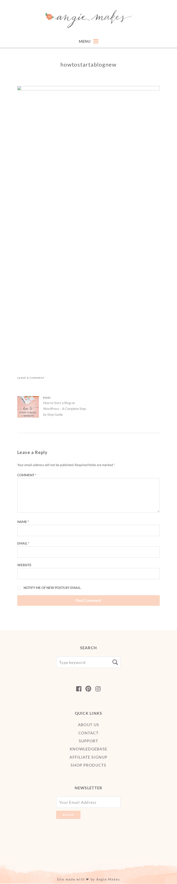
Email (23, 543)
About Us (88, 724)
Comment (26, 475)
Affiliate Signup (88, 757)
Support (88, 741)
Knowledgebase (88, 749)
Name (23, 522)
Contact (88, 733)
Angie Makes (108, 879)
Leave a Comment (30, 377)
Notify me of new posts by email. (52, 588)
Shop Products (88, 765)
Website (24, 565)
